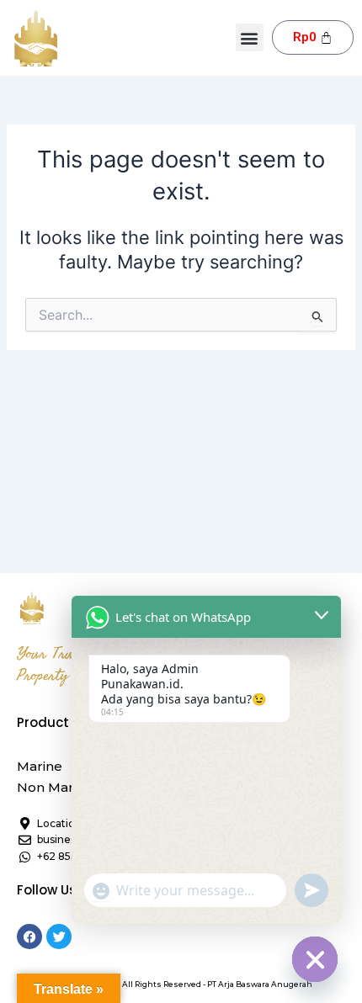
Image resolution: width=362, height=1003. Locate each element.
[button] (250, 37)
